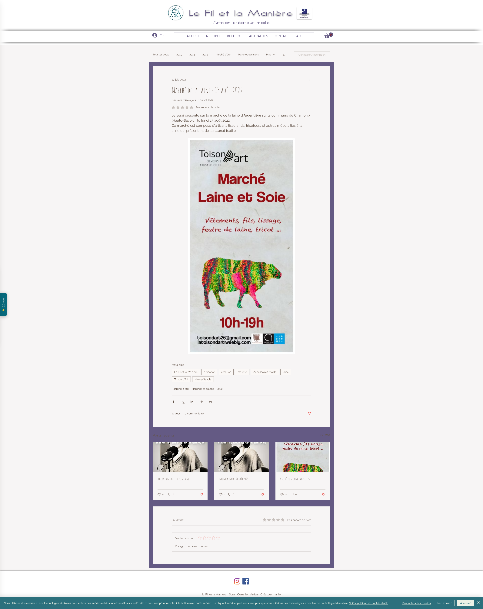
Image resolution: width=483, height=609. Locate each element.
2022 (219, 388)
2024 (192, 54)
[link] (328, 35)
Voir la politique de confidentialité (368, 603)
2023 (205, 54)
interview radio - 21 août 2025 (233, 479)
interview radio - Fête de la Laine (173, 479)
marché (242, 372)
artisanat (209, 372)
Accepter (465, 603)
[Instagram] (237, 581)
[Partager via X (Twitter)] (183, 402)
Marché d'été (223, 54)
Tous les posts (161, 54)
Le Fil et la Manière (241, 12)
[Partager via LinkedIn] (192, 402)
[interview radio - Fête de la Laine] (180, 457)
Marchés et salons (248, 54)
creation (226, 372)
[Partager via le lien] (201, 402)
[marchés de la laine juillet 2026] (302, 457)
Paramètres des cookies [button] (416, 603)
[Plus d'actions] (309, 79)
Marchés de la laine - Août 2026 (295, 479)
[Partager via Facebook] (173, 402)
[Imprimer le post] (210, 402)
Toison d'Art (181, 379)
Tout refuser (444, 603)
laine (286, 372)
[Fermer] (478, 603)
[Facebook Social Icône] (245, 581)
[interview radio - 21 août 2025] (241, 457)
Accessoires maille (264, 372)
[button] (284, 54)
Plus (268, 54)
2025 (179, 54)
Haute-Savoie (203, 379)
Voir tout (325, 434)
